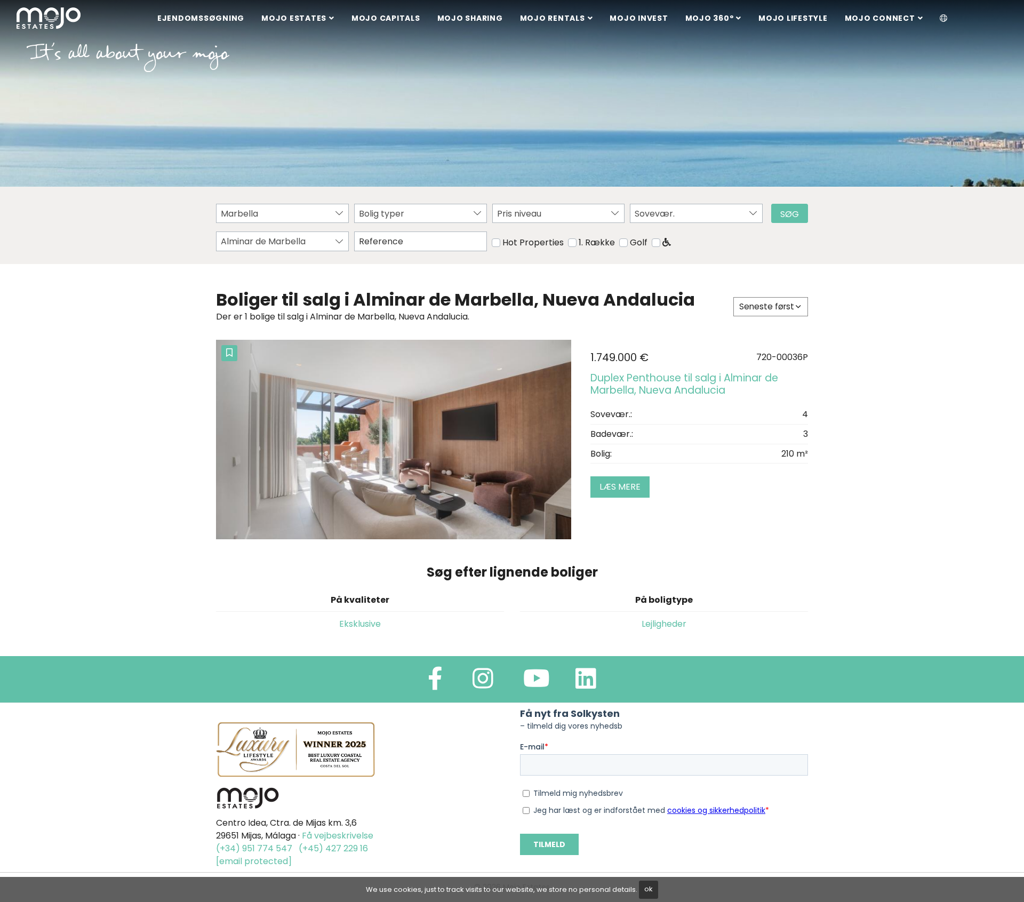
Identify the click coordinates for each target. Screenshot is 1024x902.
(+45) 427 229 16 (333, 848)
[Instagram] (483, 683)
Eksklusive (360, 624)
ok (648, 889)
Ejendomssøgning (200, 18)
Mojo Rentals (552, 18)
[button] (943, 18)
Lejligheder (664, 624)
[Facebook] (435, 683)
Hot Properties (533, 242)
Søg (789, 214)
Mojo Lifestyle (793, 18)
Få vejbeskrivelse (337, 835)
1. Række (597, 242)
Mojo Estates (293, 18)
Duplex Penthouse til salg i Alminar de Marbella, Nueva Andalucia (684, 384)
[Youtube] (536, 683)
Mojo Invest (639, 18)
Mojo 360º (709, 18)
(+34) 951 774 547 (254, 848)
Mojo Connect (880, 18)
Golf (638, 242)
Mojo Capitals (385, 18)
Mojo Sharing (470, 18)
